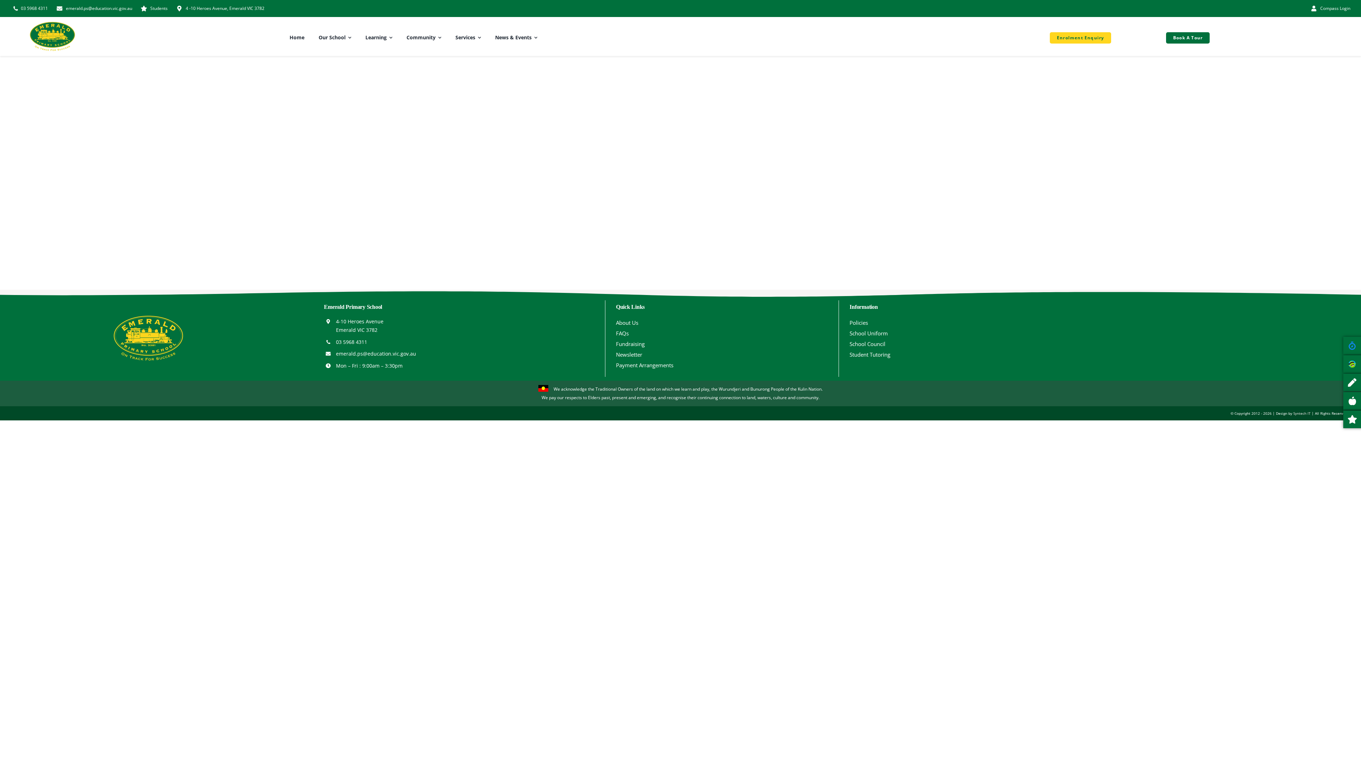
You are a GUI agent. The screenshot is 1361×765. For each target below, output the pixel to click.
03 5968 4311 (351, 342)
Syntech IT (1302, 413)
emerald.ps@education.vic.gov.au (376, 353)
